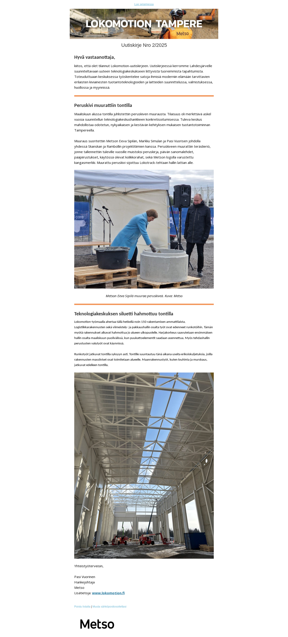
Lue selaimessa (144, 4)
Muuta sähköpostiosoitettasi (109, 606)
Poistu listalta (82, 606)
